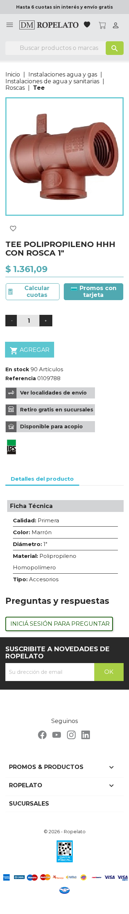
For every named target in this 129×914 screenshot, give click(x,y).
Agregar (29, 350)
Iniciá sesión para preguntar (60, 623)
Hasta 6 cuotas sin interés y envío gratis (64, 7)
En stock (17, 369)
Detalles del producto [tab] (42, 478)
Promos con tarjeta (97, 291)
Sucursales (29, 803)
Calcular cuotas (36, 291)
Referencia (20, 378)
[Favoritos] (88, 25)
